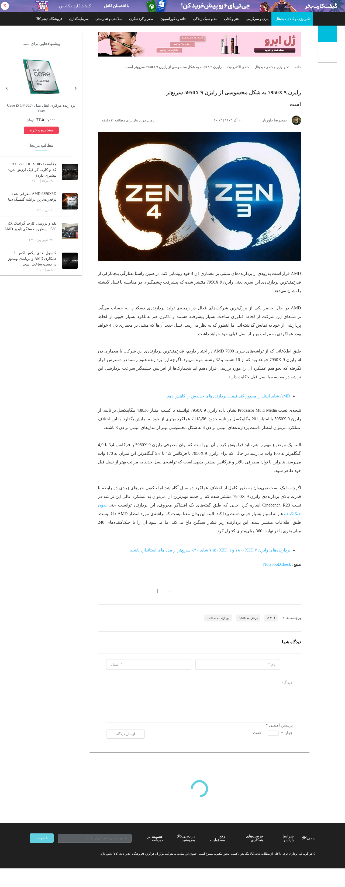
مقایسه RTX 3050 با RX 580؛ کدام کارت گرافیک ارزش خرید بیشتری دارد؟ (32, 169)
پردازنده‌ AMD (248, 618)
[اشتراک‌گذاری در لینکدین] (139, 590)
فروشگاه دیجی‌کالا (49, 19)
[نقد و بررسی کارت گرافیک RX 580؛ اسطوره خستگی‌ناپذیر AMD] (70, 231)
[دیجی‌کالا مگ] (327, 34)
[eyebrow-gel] (199, 44)
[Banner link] (172, 6)
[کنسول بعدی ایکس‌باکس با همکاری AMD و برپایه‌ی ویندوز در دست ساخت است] (70, 261)
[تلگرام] (32, 853)
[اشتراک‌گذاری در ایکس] (119, 590)
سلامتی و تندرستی (108, 19)
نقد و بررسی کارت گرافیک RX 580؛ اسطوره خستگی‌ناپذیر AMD (30, 226)
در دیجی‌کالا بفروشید (186, 838)
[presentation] (75, 87)
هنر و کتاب (231, 19)
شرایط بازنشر (288, 838)
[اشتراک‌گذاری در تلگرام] (100, 590)
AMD (271, 618)
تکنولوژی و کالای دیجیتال (292, 19)
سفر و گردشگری (141, 19)
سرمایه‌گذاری (79, 19)
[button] (167, 591)
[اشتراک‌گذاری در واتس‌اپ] (110, 590)
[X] (51, 853)
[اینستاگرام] (41, 853)
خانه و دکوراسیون (173, 19)
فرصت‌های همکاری (254, 838)
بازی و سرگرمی (257, 19)
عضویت (42, 838)
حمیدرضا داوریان (274, 120)
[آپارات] (61, 853)
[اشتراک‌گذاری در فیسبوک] (129, 590)
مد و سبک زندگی (205, 19)
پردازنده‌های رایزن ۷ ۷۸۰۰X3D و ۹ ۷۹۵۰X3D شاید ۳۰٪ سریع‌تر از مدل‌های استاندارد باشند (210, 550)
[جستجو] (328, 53)
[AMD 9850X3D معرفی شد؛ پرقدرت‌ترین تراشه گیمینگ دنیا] (70, 201)
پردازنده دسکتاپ (218, 618)
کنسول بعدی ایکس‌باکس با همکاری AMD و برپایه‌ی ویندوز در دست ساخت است (32, 258)
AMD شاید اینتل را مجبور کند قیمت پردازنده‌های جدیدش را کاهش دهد (228, 396)
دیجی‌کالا (308, 838)
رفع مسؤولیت (217, 838)
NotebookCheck (277, 564)
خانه (298, 67)
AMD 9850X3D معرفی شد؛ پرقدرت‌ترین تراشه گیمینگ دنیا (32, 196)
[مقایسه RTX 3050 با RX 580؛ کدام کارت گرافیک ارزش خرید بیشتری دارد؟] (70, 172)
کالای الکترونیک (238, 67)
